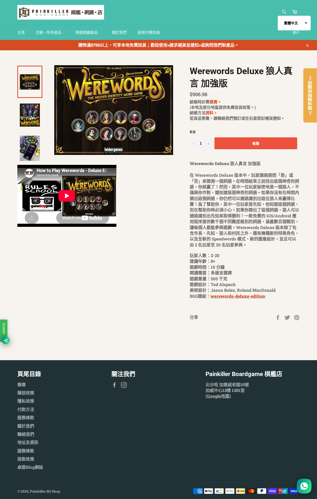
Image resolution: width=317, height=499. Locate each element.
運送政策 (25, 393)
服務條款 (25, 417)
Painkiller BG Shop (45, 491)
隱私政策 (25, 401)
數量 (193, 132)
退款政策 (25, 459)
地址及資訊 (27, 442)
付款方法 (25, 409)
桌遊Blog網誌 (30, 467)
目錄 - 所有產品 (49, 32)
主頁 (21, 32)
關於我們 (119, 32)
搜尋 (21, 384)
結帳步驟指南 (149, 32)
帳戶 (296, 32)
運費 (213, 101)
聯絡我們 (25, 434)
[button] (294, 23)
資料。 (211, 112)
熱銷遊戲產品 (87, 32)
